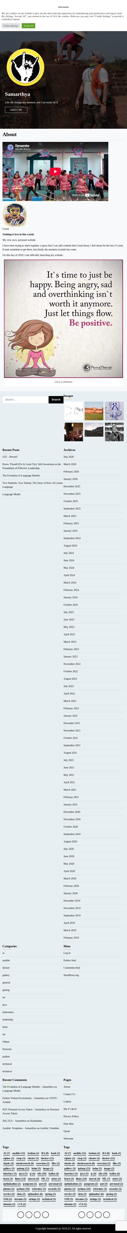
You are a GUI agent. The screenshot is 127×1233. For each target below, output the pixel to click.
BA (45, 1153)
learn (5, 1027)
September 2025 (72, 508)
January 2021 (71, 804)
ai (3, 953)
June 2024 (69, 560)
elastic (8, 1163)
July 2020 (69, 848)
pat (42, 1183)
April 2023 (69, 634)
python (6, 1056)
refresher (39, 1188)
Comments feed (72, 967)
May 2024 (69, 567)
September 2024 (72, 538)
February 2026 (71, 471)
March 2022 (70, 701)
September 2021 (72, 745)
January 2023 (71, 656)
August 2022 (70, 678)
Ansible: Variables (49, 1128)
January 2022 (71, 715)
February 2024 (71, 590)
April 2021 (69, 782)
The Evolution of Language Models (21, 475)
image (48, 1168)
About (67, 1086)
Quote (67, 1131)
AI (6, 1153)
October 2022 (71, 671)
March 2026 (70, 464)
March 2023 (70, 641)
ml (3, 1034)
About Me (16, 110)
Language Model (11, 494)
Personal (6, 1049)
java (4, 1004)
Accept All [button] (28, 25)
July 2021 (69, 760)
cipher (8, 1158)
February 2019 (71, 937)
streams (20, 1199)
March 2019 (70, 930)
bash (55, 1153)
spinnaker (35, 1194)
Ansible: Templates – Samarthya (19, 1128)
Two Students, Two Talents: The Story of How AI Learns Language (32, 485)
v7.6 (22, 1204)
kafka (54, 1173)
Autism (33, 1153)
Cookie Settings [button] (11, 25)
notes (56, 1178)
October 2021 (71, 738)
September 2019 (72, 915)
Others (5, 1041)
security (54, 1188)
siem (21, 1194)
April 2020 (69, 871)
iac (3, 997)
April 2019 (69, 922)
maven (33, 1178)
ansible (6, 960)
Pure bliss (69, 1123)
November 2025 (72, 493)
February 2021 (71, 797)
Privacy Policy (71, 1116)
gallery (6, 975)
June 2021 (69, 767)
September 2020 (72, 834)
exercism (42, 1163)
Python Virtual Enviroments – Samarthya (23, 1098)
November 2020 (72, 819)
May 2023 (69, 627)
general (6, 982)
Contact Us (69, 1094)
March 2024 (70, 582)
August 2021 (70, 752)
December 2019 (72, 900)
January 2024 (71, 597)
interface (10, 1173)
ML (45, 1178)
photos (8, 1188)
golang (6, 990)
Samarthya (17, 94)
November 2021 (72, 730)
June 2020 (69, 856)
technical (7, 1064)
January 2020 (71, 893)
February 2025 (71, 523)
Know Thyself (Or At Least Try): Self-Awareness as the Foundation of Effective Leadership (31, 466)
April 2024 (69, 575)
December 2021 (72, 723)
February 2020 (71, 885)
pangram (30, 1183)
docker (6, 967)
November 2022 (72, 664)
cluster (33, 1158)
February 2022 (71, 708)
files (56, 1163)
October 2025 (71, 501)
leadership (7, 1019)
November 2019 (72, 908)
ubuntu (9, 1204)
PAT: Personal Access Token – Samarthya (24, 1109)
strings (34, 1199)
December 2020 (72, 811)
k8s (42, 1173)
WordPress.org (71, 975)
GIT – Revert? (10, 456)
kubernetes (8, 1012)
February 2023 (71, 649)
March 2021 (70, 789)
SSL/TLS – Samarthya (14, 1120)
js (32, 1173)
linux (20, 1178)
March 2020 (70, 878)
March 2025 (70, 516)
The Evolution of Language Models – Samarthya (28, 1086)
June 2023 (69, 619)
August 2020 (70, 841)
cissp (20, 1158)
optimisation (12, 1183)
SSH (7, 1199)
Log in (67, 953)
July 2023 (69, 612)
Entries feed (70, 960)
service (9, 1194)
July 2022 (69, 686)
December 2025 (72, 486)
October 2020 (71, 826)
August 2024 (70, 545)
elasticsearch (25, 1163)
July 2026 (69, 456)
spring (50, 1194)
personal (55, 1183)
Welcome (68, 1138)
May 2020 (69, 863)
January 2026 (71, 479)
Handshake (36, 1120)
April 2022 (69, 693)
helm (36, 1168)
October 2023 (71, 604)
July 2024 (69, 553)
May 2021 (69, 775)
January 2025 (71, 530)
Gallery (67, 1101)
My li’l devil (70, 1109)
